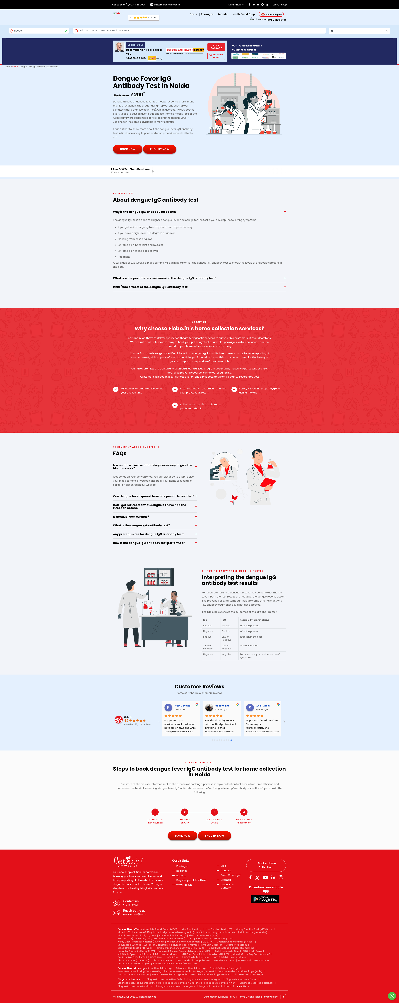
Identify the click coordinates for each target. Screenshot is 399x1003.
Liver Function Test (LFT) (218, 929)
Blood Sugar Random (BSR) (221, 932)
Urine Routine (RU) (191, 929)
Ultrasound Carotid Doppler (134, 963)
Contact (226, 870)
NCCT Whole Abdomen (197, 957)
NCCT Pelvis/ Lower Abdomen (230, 957)
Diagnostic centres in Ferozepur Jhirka (139, 982)
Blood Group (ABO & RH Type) (135, 948)
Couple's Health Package (224, 968)
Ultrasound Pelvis (162, 960)
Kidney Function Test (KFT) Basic (254, 929)
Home (7, 66)
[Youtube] (265, 877)
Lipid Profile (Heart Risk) (253, 932)
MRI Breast (146, 954)
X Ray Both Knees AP (258, 954)
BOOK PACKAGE (216, 47)
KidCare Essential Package (248, 974)
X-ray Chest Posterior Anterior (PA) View (141, 941)
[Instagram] (281, 877)
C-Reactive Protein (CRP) (210, 938)
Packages (182, 866)
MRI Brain (256, 951)
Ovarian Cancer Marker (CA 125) (235, 941)
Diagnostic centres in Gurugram (176, 986)
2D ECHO (208, 941)
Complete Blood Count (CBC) (160, 929)
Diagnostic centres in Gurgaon (203, 979)
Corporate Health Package (133, 974)
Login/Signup (280, 4)
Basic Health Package (159, 968)
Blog (223, 865)
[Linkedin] (273, 877)
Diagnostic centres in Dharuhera (183, 982)
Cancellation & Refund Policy (219, 996)
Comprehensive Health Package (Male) (239, 971)
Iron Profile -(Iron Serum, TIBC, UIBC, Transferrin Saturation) (151, 938)
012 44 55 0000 (137, 4)
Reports (181, 875)
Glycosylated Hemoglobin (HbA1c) (182, 932)
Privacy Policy (270, 996)
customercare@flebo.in (167, 4)
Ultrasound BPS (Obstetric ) (133, 960)
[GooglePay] (265, 899)
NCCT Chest (173, 957)
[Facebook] (250, 877)
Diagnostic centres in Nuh (220, 982)
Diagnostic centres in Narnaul (256, 982)
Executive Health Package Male (169, 974)
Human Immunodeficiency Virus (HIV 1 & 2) (180, 948)
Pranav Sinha (222, 705)
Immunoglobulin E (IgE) (172, 935)
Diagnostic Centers (227, 886)
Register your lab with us (191, 880)
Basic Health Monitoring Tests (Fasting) (140, 971)
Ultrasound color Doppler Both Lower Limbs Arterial (205, 960)
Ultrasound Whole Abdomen (183, 941)
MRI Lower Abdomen (166, 954)
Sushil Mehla (263, 705)
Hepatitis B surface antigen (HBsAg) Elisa (231, 948)
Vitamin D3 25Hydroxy (146, 932)
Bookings (181, 870)
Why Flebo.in (184, 885)
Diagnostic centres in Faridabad (136, 986)
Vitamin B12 (124, 932)
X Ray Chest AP (234, 954)
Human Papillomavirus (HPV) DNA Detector (197, 944)
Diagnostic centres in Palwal (215, 986)
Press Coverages (231, 875)
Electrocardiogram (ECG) (203, 935)
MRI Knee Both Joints (193, 954)
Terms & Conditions (249, 996)
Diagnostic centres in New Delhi (164, 979)
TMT (230, 938)
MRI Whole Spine (127, 954)
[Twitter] (258, 877)
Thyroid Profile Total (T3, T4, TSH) (137, 935)
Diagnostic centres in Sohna (241, 979)
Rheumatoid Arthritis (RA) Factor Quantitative (144, 944)
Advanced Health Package (191, 968)
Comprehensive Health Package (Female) (190, 971)
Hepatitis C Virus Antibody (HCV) (136, 951)
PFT (191, 938)
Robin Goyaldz (182, 705)
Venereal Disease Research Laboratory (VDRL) (185, 951)
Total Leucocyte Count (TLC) (231, 951)
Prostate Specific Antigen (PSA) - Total (175, 963)
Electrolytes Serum (236, 944)
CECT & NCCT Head (152, 957)
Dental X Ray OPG (128, 957)
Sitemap (226, 880)
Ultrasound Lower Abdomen (254, 960)
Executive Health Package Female (210, 974)
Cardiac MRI (216, 954)
